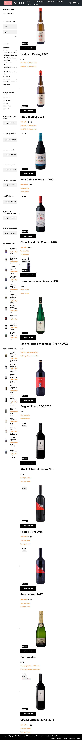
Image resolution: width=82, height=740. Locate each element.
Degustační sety (7, 84)
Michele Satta (25, 415)
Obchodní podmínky (69, 738)
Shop (28, 1)
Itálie (7, 103)
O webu (53, 738)
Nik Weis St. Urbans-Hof (28, 63)
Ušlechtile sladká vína (9, 82)
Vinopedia (50, 1)
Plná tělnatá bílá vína (10, 58)
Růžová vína (6, 76)
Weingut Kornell (25, 478)
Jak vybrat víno (38, 1)
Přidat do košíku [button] (28, 48)
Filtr (16, 36)
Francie (7, 109)
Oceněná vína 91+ (10, 13)
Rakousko (8, 100)
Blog (29, 4)
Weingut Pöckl (25, 540)
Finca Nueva (24, 289)
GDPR (78, 738)
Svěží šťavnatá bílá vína (10, 55)
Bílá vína (5, 50)
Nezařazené (6, 47)
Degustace (60, 1)
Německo (8, 97)
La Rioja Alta (24, 188)
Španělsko (8, 106)
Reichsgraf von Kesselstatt (29, 352)
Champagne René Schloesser (30, 666)
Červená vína (6, 60)
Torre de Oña (24, 251)
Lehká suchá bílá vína (9, 52)
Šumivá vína (6, 79)
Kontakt (36, 4)
